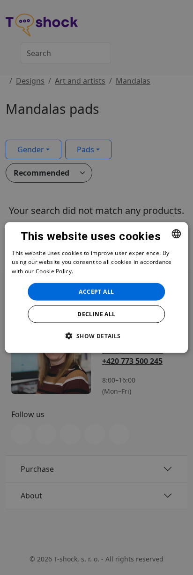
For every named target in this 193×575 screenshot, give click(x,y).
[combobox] (176, 233)
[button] (96, 335)
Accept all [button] (96, 292)
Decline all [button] (96, 314)
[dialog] (96, 287)
